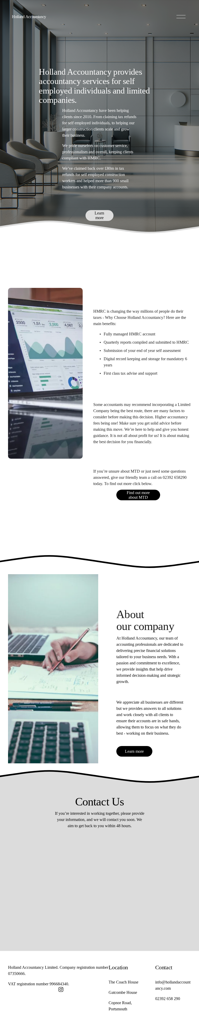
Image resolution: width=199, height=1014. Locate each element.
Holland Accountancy (29, 16)
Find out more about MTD (138, 495)
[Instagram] (60, 989)
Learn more (99, 215)
